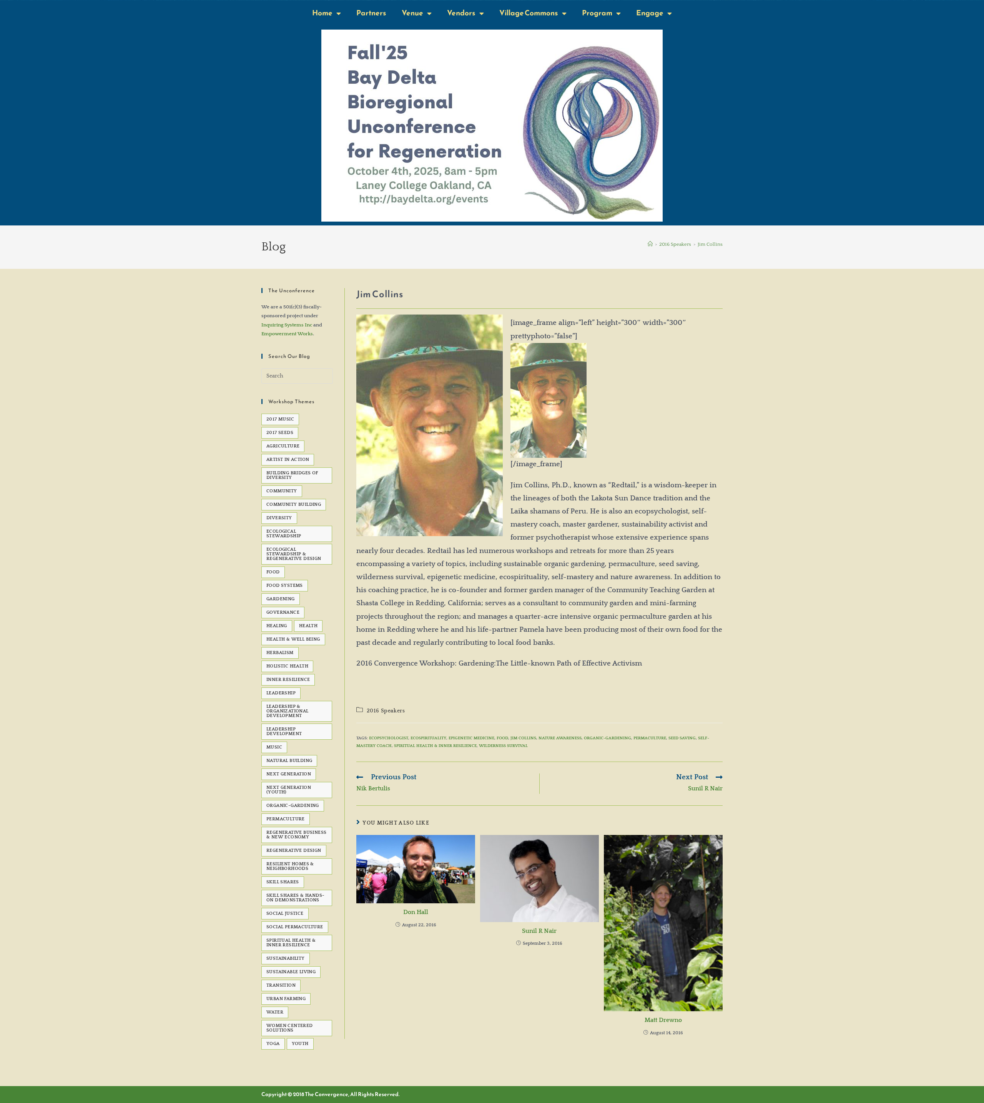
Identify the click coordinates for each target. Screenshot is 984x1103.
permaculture (649, 738)
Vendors (461, 12)
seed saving (682, 738)
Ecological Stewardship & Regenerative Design (293, 554)
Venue (412, 12)
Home (322, 12)
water (274, 1012)
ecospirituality (428, 738)
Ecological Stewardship (283, 533)
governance (282, 612)
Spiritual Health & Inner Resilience (435, 746)
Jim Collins (710, 244)
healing (276, 625)
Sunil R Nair (539, 930)
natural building (289, 760)
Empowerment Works (287, 333)
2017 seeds (279, 432)
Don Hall (415, 912)
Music (274, 747)
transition (281, 985)
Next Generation (288, 774)
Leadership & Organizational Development (287, 711)
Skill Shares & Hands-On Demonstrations (295, 898)
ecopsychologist (388, 738)
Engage (649, 12)
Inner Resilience (288, 679)
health (308, 625)
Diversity (279, 517)
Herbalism (280, 652)
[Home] (650, 244)
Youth (300, 1043)
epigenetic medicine (471, 738)
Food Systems (284, 585)
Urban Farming (286, 998)
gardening (280, 598)
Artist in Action (287, 459)
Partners (371, 12)
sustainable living (291, 971)
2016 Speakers (386, 711)
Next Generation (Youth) (288, 790)
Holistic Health (287, 666)
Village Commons (528, 12)
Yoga (273, 1043)
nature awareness (560, 738)
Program (597, 12)
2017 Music (280, 419)
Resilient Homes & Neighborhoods (290, 866)
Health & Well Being (293, 639)
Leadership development (284, 731)
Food (502, 738)
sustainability (285, 958)
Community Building (293, 504)
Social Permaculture (294, 926)
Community (281, 491)
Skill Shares (282, 881)
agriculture (282, 446)
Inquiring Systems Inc (286, 325)
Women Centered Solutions (289, 1028)
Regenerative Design (293, 850)
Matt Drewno (663, 1020)
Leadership (281, 693)
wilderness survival (503, 746)
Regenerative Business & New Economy (296, 835)
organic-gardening (607, 738)
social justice (285, 913)
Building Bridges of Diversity (292, 475)
